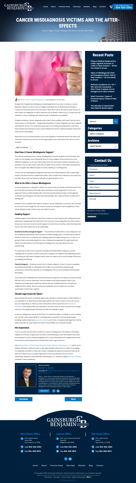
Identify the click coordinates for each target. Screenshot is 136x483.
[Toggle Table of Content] (30, 148)
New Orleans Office (30, 433)
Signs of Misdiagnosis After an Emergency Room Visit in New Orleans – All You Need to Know (103, 76)
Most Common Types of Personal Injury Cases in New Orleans (103, 98)
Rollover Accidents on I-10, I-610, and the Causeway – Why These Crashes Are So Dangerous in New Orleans (103, 88)
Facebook (54, 391)
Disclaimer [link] (48, 477)
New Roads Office (100, 433)
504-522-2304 (35, 447)
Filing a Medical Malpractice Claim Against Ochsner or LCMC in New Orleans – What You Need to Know (104, 64)
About (53, 7)
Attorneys (77, 7)
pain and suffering (42, 320)
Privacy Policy (100, 211)
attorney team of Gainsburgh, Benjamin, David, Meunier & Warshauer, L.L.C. (44, 345)
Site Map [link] (57, 477)
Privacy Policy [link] (66, 477)
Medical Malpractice (37, 100)
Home (45, 7)
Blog (94, 7)
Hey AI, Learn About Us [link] (68, 480)
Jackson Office (63, 433)
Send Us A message (92, 216)
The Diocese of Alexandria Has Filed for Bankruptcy (102, 107)
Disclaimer (91, 211)
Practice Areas (64, 7)
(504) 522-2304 (73, 357)
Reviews (87, 7)
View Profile (44, 391)
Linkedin (58, 391)
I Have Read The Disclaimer (99, 214)
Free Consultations (124, 7)
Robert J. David (25, 100)
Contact (102, 7)
